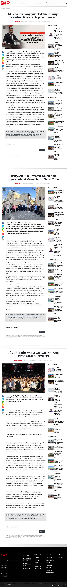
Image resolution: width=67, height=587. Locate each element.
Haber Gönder (4, 576)
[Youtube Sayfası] (8, 561)
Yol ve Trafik (49, 559)
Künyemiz (27, 565)
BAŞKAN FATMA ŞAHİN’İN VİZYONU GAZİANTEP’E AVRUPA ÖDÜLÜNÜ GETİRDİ (58, 115)
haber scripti (3, 585)
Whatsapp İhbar (4, 575)
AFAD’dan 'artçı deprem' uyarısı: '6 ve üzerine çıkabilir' (58, 109)
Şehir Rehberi (49, 570)
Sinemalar (48, 567)
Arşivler (27, 563)
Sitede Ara (60, 557)
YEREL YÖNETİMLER (47, 3)
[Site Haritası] (15, 561)
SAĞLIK (33, 3)
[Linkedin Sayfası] (10, 561)
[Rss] (13, 561)
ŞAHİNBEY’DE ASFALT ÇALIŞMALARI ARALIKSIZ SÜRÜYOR (57, 55)
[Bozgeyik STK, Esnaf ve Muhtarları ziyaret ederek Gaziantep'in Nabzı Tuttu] (23, 203)
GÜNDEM (17, 3)
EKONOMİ (27, 3)
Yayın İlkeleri (4, 567)
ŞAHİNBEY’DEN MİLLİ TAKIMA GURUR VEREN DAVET (59, 84)
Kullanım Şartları (5, 573)
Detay (54, 585)
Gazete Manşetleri (50, 572)
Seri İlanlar (48, 569)
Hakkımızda (4, 565)
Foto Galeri (27, 555)
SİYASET (8, 8)
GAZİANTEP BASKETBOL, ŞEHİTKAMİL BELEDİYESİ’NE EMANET (57, 157)
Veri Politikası (4, 569)
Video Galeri (28, 558)
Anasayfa (3, 8)
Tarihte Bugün (49, 565)
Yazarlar (26, 560)
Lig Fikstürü (49, 564)
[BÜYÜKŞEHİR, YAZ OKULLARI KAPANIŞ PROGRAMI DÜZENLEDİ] (23, 378)
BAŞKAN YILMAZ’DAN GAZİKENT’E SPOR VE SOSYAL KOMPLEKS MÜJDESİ (59, 70)
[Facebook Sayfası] (1, 561)
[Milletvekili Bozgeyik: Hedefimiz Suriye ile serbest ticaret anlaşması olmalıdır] (23, 36)
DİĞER (22, 3)
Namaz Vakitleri (50, 560)
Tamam (59, 585)
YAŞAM (38, 3)
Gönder (41, 150)
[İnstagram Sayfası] (6, 561)
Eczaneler (48, 562)
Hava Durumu (49, 557)
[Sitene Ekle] (17, 561)
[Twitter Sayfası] (3, 561)
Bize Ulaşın (27, 568)
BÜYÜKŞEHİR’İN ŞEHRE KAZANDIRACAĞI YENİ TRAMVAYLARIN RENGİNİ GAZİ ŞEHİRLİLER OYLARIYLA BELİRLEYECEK (58, 34)
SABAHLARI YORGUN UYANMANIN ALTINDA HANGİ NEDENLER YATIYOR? (59, 90)
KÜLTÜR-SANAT (9, 347)
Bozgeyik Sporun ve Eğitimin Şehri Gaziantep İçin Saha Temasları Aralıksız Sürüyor (58, 129)
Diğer (59, 3)
